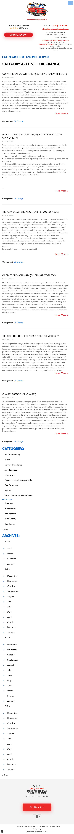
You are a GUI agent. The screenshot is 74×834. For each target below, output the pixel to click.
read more (60, 114)
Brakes (8, 490)
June (9, 606)
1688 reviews (23, 28)
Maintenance (11, 470)
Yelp (39, 816)
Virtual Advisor (18, 35)
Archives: (11, 535)
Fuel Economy (11, 485)
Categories (31, 57)
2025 (7, 569)
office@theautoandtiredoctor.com (55, 29)
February (11, 558)
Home (4, 57)
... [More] (5, 529)
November (12, 581)
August (10, 596)
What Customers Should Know (19, 495)
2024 (7, 637)
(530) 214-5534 (37, 788)
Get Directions (37, 807)
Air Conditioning (12, 454)
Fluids (7, 459)
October (11, 586)
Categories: (13, 448)
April (9, 548)
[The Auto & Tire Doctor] (37, 9)
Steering (9, 503)
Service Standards (13, 464)
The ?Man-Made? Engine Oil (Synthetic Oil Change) (30, 212)
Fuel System (10, 513)
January (11, 564)
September (12, 591)
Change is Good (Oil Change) (19, 394)
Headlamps (10, 524)
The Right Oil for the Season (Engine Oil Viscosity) (30, 336)
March (10, 553)
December (12, 576)
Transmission (10, 508)
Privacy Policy (37, 829)
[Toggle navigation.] (70, 3)
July (9, 601)
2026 (7, 541)
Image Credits (30, 831)
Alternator (9, 475)
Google (35, 816)
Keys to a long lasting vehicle (18, 480)
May (9, 612)
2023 (7, 706)
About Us (13, 57)
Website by (41, 831)
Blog (21, 57)
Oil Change (43, 57)
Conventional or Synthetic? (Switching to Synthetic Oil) (34, 74)
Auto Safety (10, 518)
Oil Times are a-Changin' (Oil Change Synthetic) (29, 275)
